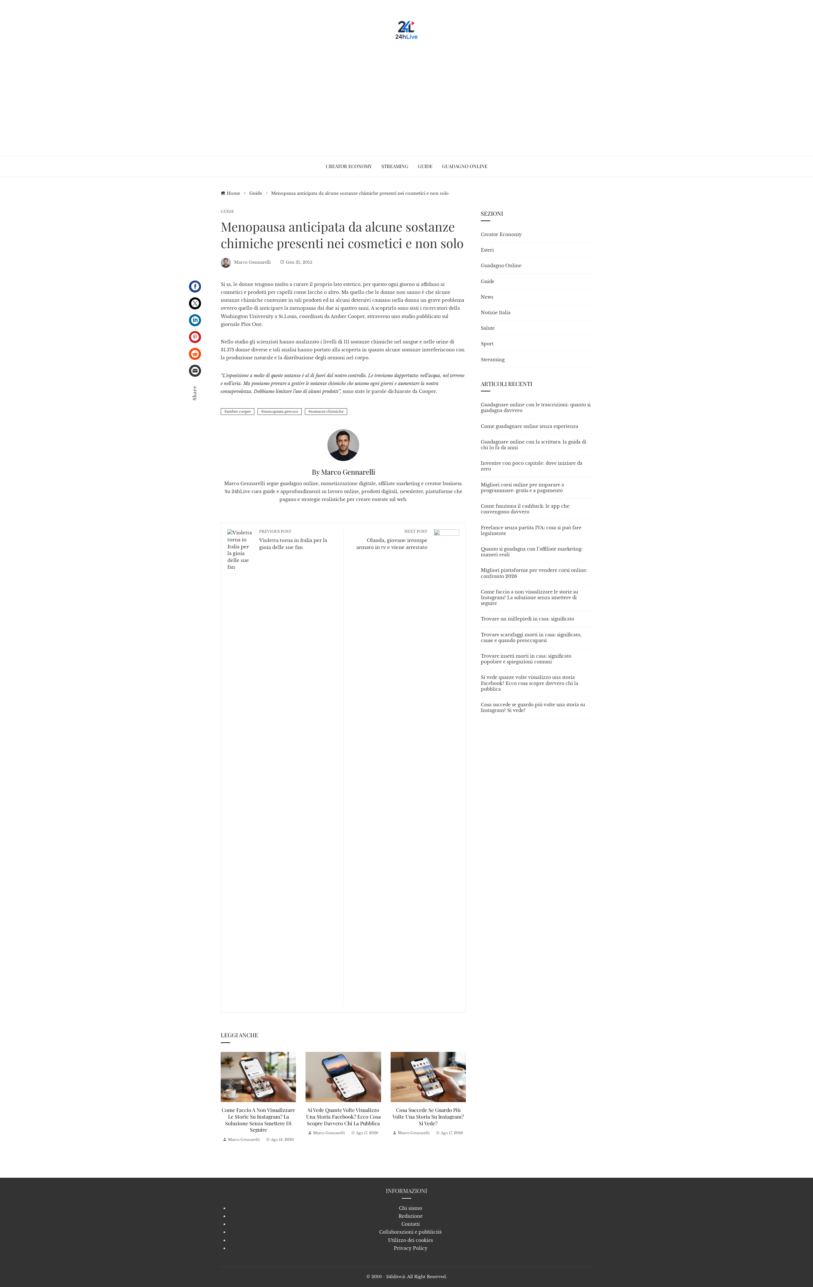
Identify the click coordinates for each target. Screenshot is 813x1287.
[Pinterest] (195, 337)
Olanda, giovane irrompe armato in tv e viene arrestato (391, 539)
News (487, 297)
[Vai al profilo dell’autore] (343, 445)
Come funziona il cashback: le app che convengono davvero (525, 509)
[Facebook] (195, 287)
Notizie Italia (496, 312)
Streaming (493, 359)
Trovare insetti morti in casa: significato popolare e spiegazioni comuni (526, 659)
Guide (227, 211)
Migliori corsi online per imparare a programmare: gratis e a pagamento (522, 487)
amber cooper (238, 411)
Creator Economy (501, 234)
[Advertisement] (406, 95)
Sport (487, 344)
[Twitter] (195, 303)
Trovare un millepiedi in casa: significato (527, 619)
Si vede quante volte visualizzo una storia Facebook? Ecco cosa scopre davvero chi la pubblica (343, 1117)
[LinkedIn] (195, 320)
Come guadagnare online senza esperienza (529, 426)
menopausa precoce (280, 411)
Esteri (487, 250)
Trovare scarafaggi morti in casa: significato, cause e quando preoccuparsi (531, 637)
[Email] (195, 371)
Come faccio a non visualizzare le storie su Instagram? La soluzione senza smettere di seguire (258, 1120)
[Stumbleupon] (195, 354)
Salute (488, 328)
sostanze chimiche (327, 411)
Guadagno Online (501, 265)
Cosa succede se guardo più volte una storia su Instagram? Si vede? (428, 1117)
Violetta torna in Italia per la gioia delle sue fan (293, 539)
